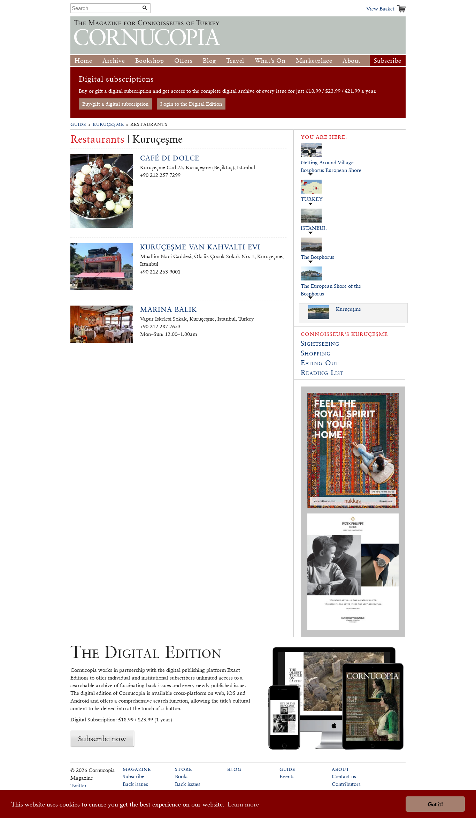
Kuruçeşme (108, 124)
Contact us (344, 776)
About (352, 60)
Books (182, 776)
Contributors (346, 784)
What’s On (270, 60)
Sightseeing (320, 343)
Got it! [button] (435, 804)
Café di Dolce (169, 158)
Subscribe (387, 60)
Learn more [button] (243, 804)
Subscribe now (102, 738)
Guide (78, 124)
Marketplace (314, 60)
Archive (113, 60)
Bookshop (149, 60)
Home (83, 60)
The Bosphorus (317, 257)
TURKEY (312, 199)
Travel (235, 60)
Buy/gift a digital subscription (115, 104)
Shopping (316, 353)
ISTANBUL (314, 228)
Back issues (135, 784)
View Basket (380, 9)
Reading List (322, 372)
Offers (183, 60)
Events (286, 776)
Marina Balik (168, 309)
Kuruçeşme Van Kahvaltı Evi (200, 247)
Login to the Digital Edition (191, 104)
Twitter (78, 785)
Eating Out (320, 363)
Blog (209, 60)
